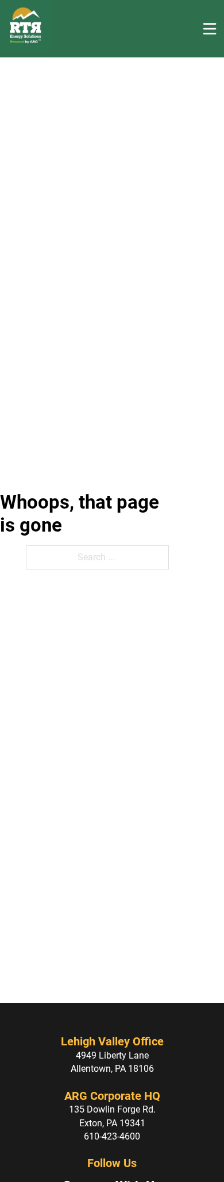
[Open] (209, 28)
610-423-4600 (112, 1136)
